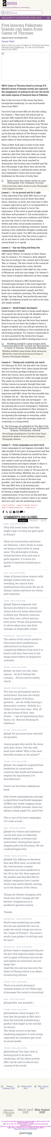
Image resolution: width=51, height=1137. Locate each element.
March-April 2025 (25, 1111)
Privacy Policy (32, 1129)
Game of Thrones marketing (12, 507)
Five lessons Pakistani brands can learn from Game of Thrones (22, 29)
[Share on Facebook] (3, 511)
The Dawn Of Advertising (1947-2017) (21, 17)
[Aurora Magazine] (26, 3)
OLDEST (23, 520)
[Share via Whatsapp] (10, 511)
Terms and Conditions (20, 1129)
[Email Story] (17, 511)
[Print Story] (14, 511)
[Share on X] (6, 511)
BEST (43, 520)
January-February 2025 (8, 1112)
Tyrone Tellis (8, 41)
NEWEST (34, 520)
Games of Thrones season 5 (27, 505)
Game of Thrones (8, 505)
